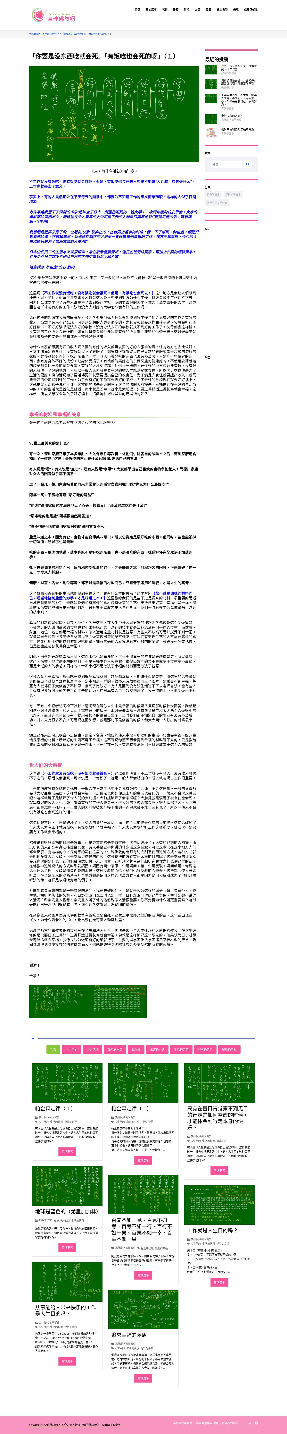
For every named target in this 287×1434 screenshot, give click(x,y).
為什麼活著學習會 (231, 119)
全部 (53, 1049)
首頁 (137, 9)
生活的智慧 (181, 1049)
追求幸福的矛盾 (129, 1335)
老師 (165, 9)
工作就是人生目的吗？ (212, 1230)
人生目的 (71, 1049)
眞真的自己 (205, 1049)
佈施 (236, 9)
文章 (197, 9)
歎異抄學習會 (228, 73)
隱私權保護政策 (182, 1423)
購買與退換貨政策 (207, 1423)
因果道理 (92, 1049)
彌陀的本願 (115, 1049)
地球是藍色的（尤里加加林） (68, 1212)
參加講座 (151, 9)
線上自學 (222, 9)
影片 (186, 9)
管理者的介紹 (230, 1423)
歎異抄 (136, 1049)
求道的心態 (157, 1049)
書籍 (175, 9)
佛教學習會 (227, 87)
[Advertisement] (231, 289)
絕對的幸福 (229, 1049)
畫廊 (208, 9)
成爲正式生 (251, 9)
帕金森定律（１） (55, 1109)
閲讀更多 (67, 1152)
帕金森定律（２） (131, 1109)
